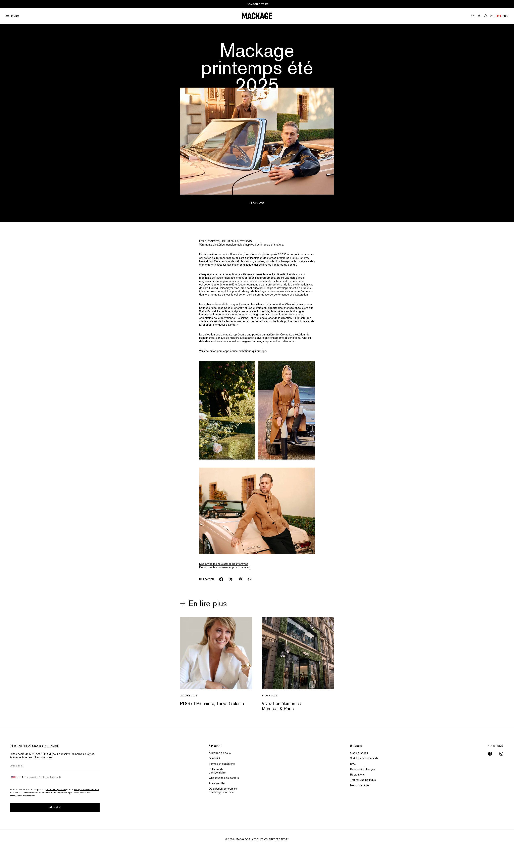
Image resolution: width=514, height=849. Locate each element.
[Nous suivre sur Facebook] (490, 753)
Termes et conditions (222, 763)
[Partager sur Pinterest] (240, 579)
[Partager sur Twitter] (230, 579)
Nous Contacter (360, 785)
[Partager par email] (250, 579)
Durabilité (214, 758)
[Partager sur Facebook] (221, 579)
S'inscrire (54, 807)
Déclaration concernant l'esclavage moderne (223, 790)
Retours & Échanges (362, 769)
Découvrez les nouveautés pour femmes (223, 564)
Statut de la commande (364, 758)
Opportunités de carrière (224, 778)
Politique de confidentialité (86, 789)
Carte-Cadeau (359, 753)
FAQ (353, 763)
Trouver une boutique (363, 780)
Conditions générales (56, 789)
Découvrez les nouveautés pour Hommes (224, 567)
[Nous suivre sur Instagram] (501, 753)
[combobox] (16, 777)
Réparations (357, 774)
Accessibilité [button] (217, 783)
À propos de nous (220, 753)
